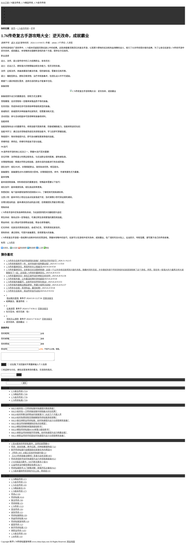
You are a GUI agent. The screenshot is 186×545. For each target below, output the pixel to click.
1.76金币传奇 (12, 17)
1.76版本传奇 (19, 491)
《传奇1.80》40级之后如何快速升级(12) (28, 453)
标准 (18, 43)
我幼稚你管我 (13, 298)
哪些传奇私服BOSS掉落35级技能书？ (30, 430)
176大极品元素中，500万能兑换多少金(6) (29, 462)
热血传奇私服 (19, 518)
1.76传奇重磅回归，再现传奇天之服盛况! (24, 267)
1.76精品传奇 (12, 14)
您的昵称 (5, 333)
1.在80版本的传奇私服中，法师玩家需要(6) (30, 444)
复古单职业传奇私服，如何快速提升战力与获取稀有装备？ (40, 420)
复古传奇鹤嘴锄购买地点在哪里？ (29, 423)
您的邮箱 (5, 339)
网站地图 (71, 542)
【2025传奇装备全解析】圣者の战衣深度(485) (31, 456)
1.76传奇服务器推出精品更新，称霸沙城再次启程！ (29, 285)
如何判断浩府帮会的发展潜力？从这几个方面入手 (36, 414)
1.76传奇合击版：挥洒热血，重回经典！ (24, 288)
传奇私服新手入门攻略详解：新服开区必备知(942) (33, 468)
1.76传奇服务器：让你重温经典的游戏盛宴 (25, 279)
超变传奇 (17, 524)
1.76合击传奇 (19, 485)
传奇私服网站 (19, 515)
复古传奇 (17, 500)
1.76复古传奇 (12, 11)
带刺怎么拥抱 (13, 319)
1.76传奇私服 (12, 20)
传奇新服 (17, 503)
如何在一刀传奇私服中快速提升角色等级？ (33, 408)
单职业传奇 (18, 530)
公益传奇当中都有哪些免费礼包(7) (26, 465)
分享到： (6, 248)
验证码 (4, 349)
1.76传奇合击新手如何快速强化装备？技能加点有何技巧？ (32, 261)
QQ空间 (14, 248)
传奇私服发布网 (20, 521)
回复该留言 (48, 298)
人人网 (40, 248)
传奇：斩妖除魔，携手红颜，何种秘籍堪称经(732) (33, 447)
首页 (8, 8)
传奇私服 (17, 497)
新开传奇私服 (19, 527)
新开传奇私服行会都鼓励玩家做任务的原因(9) (31, 450)
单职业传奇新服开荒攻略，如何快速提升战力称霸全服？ (39, 433)
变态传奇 (17, 509)
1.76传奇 (11, 243)
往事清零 (11, 309)
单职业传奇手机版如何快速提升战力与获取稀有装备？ (38, 436)
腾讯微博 (32, 248)
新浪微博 (23, 248)
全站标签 (10, 23)
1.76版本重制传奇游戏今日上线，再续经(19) (30, 471)
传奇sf (15, 494)
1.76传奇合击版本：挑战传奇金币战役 (23, 291)
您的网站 (5, 344)
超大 (13, 43)
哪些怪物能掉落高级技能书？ (27, 426)
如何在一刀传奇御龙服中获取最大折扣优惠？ (34, 411)
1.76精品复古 (18, 488)
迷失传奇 (17, 512)
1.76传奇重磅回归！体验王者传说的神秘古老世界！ (29, 276)
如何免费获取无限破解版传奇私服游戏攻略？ (34, 417)
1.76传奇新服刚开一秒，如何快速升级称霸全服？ (28, 264)
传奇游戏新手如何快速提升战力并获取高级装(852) (33, 459)
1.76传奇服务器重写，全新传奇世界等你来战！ (27, 282)
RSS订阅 (5, 3)
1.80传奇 (17, 537)
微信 (47, 248)
